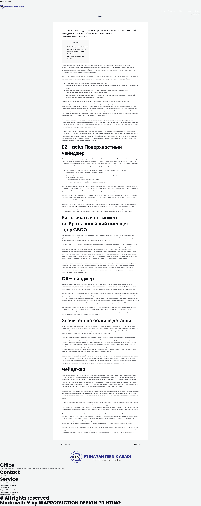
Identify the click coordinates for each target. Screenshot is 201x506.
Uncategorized (66, 36)
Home (163, 11)
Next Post (137, 444)
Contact (197, 11)
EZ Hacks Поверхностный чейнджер (77, 47)
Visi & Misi (181, 11)
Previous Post (65, 444)
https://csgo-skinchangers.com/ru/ (80, 206)
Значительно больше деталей (75, 56)
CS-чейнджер (71, 54)
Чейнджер (70, 58)
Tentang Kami (171, 11)
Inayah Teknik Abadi (5, 1)
